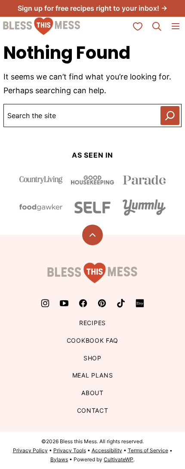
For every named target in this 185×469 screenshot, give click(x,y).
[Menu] (175, 26)
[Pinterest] (101, 303)
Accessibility (107, 450)
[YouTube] (64, 303)
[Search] (156, 26)
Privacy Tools (69, 450)
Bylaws (59, 459)
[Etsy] (139, 303)
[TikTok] (120, 303)
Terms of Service (148, 450)
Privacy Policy (30, 450)
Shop (92, 358)
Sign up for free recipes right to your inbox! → (92, 8)
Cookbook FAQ (92, 340)
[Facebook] (83, 303)
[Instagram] (45, 303)
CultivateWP (118, 459)
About (92, 392)
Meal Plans (92, 375)
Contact (92, 410)
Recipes (92, 322)
